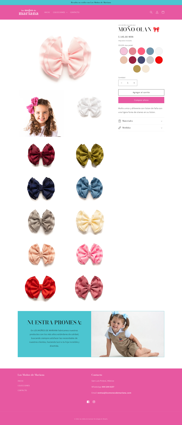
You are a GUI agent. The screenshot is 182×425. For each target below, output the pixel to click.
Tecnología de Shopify (101, 419)
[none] (124, 51)
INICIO (20, 381)
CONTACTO (22, 390)
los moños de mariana (86, 419)
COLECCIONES (24, 385)
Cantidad (121, 78)
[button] (60, 12)
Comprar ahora (141, 100)
